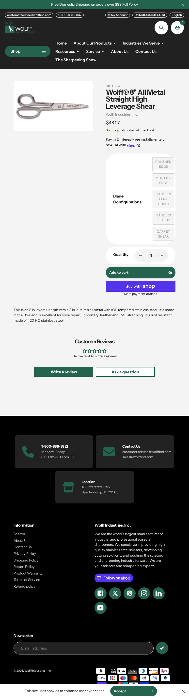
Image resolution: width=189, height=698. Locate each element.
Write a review (64, 371)
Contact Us (23, 547)
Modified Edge (163, 180)
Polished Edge (163, 164)
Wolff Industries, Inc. (122, 114)
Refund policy (25, 586)
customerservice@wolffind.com (29, 15)
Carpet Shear (163, 233)
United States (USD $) (150, 15)
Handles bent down (163, 199)
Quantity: (121, 254)
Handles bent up (163, 217)
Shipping (112, 130)
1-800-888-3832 (69, 15)
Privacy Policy (25, 553)
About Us (21, 540)
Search (19, 534)
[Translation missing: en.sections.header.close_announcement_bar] (182, 4)
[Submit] (162, 648)
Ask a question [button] (125, 371)
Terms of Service (27, 579)
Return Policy (24, 566)
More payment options (140, 294)
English (177, 15)
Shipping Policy (26, 560)
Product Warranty (28, 573)
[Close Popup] (183, 691)
